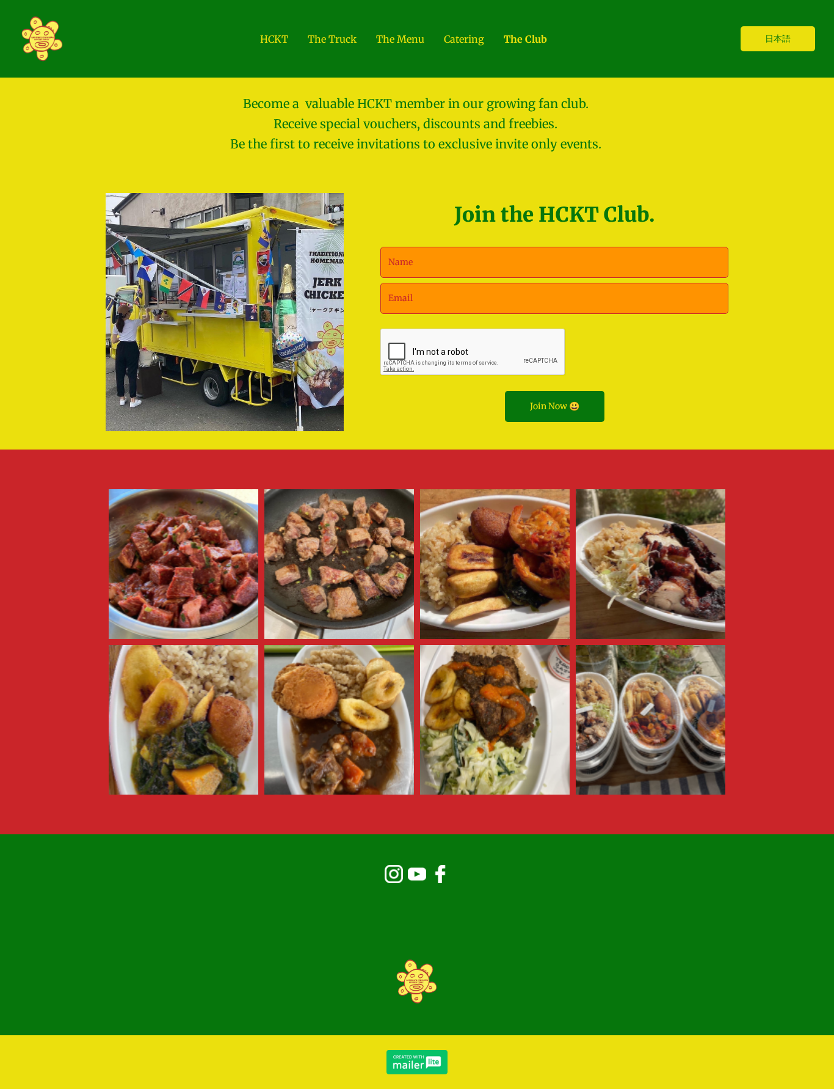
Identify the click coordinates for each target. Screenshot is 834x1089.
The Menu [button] (400, 39)
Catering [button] (464, 39)
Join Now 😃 (554, 406)
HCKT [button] (274, 39)
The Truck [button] (332, 39)
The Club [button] (525, 39)
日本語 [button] (778, 38)
